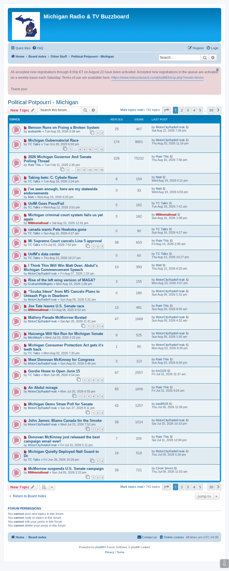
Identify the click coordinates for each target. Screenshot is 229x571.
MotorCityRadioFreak (170, 127)
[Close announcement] (217, 70)
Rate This (34, 164)
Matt (159, 177)
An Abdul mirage (43, 388)
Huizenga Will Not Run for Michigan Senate (65, 334)
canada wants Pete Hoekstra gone (57, 229)
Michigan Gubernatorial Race (53, 140)
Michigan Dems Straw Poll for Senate (60, 404)
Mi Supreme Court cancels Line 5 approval (65, 241)
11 (95, 149)
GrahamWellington (40, 284)
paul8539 (162, 403)
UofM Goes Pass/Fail (46, 203)
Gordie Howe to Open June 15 (54, 371)
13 (83, 170)
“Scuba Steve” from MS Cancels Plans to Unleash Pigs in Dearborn (62, 293)
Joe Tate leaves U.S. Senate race (56, 306)
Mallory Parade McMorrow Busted (57, 317)
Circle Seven (164, 468)
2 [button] (182, 110)
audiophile (34, 131)
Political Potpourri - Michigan (43, 102)
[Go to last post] (187, 127)
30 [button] (211, 110)
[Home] (26, 25)
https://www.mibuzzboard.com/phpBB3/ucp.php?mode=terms (157, 78)
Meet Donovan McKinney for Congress (61, 360)
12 (101, 149)
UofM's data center (44, 254)
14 (89, 170)
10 (89, 149)
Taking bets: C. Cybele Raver (53, 177)
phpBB (99, 547)
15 (95, 170)
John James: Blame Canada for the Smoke (65, 420)
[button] (166, 110)
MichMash (35, 337)
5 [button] (200, 110)
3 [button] (188, 110)
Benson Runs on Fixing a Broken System (63, 127)
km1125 (161, 370)
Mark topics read (131, 109)
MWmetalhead (38, 223)
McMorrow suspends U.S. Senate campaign (66, 469)
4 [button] (194, 110)
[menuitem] (37, 48)
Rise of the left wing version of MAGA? (61, 280)
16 (101, 170)
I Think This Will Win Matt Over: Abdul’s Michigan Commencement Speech (61, 267)
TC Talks (34, 144)
